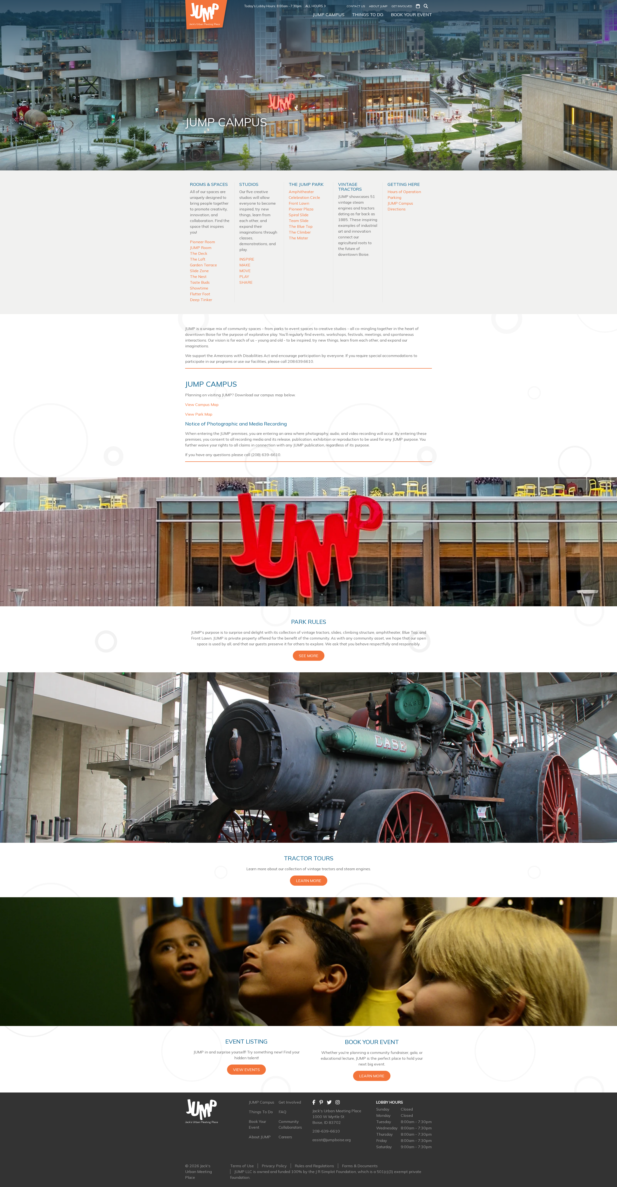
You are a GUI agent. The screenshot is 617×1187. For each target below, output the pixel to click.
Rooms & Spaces (209, 184)
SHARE (246, 282)
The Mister (298, 238)
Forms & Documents (360, 1165)
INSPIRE (246, 259)
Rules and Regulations (314, 1165)
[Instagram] (337, 1102)
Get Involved (401, 6)
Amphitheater (301, 191)
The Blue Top (301, 226)
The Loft (197, 259)
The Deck (198, 253)
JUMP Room (200, 247)
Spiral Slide (298, 214)
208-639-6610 (326, 1131)
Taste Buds (200, 282)
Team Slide (298, 220)
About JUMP (378, 6)
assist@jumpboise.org (331, 1139)
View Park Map (198, 414)
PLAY (244, 276)
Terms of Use (242, 1165)
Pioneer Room (202, 241)
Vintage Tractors (350, 187)
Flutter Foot (200, 293)
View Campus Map (202, 404)
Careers (285, 1136)
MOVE (245, 270)
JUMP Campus (328, 14)
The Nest (198, 276)
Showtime (199, 288)
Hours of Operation (404, 191)
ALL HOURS (314, 6)
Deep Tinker (201, 299)
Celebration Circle (304, 197)
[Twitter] (329, 1102)
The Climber (300, 232)
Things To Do (367, 14)
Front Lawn (299, 203)
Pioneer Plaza (301, 209)
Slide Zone (199, 270)
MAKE (244, 265)
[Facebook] (313, 1102)
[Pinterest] (321, 1102)
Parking (394, 197)
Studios (248, 184)
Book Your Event (411, 14)
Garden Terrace (203, 265)
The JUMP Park (306, 184)
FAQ (282, 1111)
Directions (397, 209)
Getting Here (404, 184)
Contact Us (356, 6)
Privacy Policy (274, 1165)
